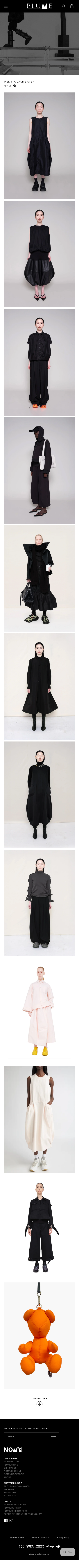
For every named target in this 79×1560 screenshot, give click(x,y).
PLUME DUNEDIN (12, 1508)
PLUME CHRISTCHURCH (16, 1511)
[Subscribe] (53, 1436)
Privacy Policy (63, 1537)
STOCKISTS (10, 1495)
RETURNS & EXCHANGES (17, 1486)
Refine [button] (8, 86)
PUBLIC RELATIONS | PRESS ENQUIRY (23, 1514)
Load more (39, 1398)
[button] (6, 6)
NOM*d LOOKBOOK (14, 1474)
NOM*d (21, 1537)
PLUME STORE (11, 1464)
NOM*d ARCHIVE (12, 1471)
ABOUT (7, 1477)
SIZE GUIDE (10, 1492)
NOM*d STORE (11, 1461)
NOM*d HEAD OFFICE (15, 1504)
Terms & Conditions (40, 1537)
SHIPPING (9, 1489)
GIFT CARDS (10, 1468)
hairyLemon (44, 1554)
